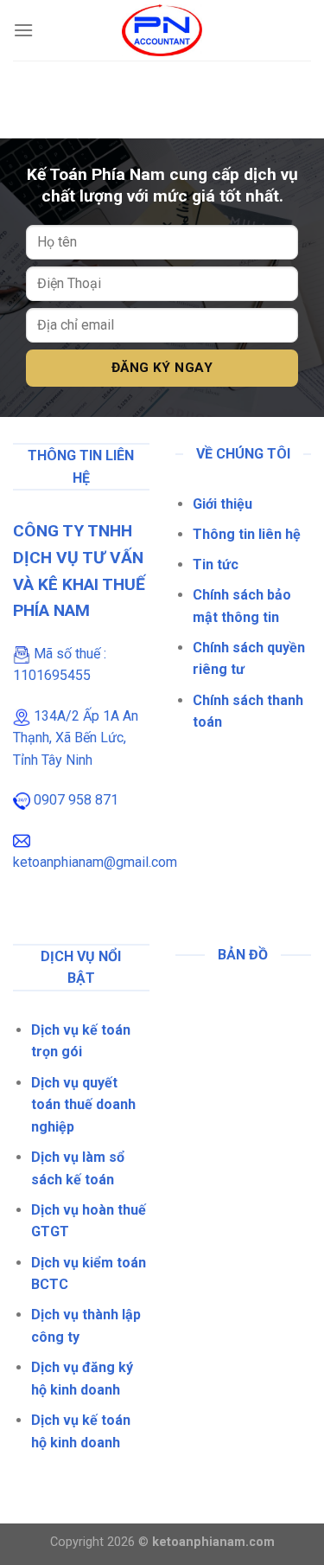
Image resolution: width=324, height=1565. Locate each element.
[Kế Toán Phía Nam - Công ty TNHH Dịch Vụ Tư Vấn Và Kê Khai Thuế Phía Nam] (162, 30)
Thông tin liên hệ (247, 534)
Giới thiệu (222, 504)
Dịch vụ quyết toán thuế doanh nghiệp (83, 1104)
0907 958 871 (76, 800)
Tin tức (215, 564)
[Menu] (23, 30)
